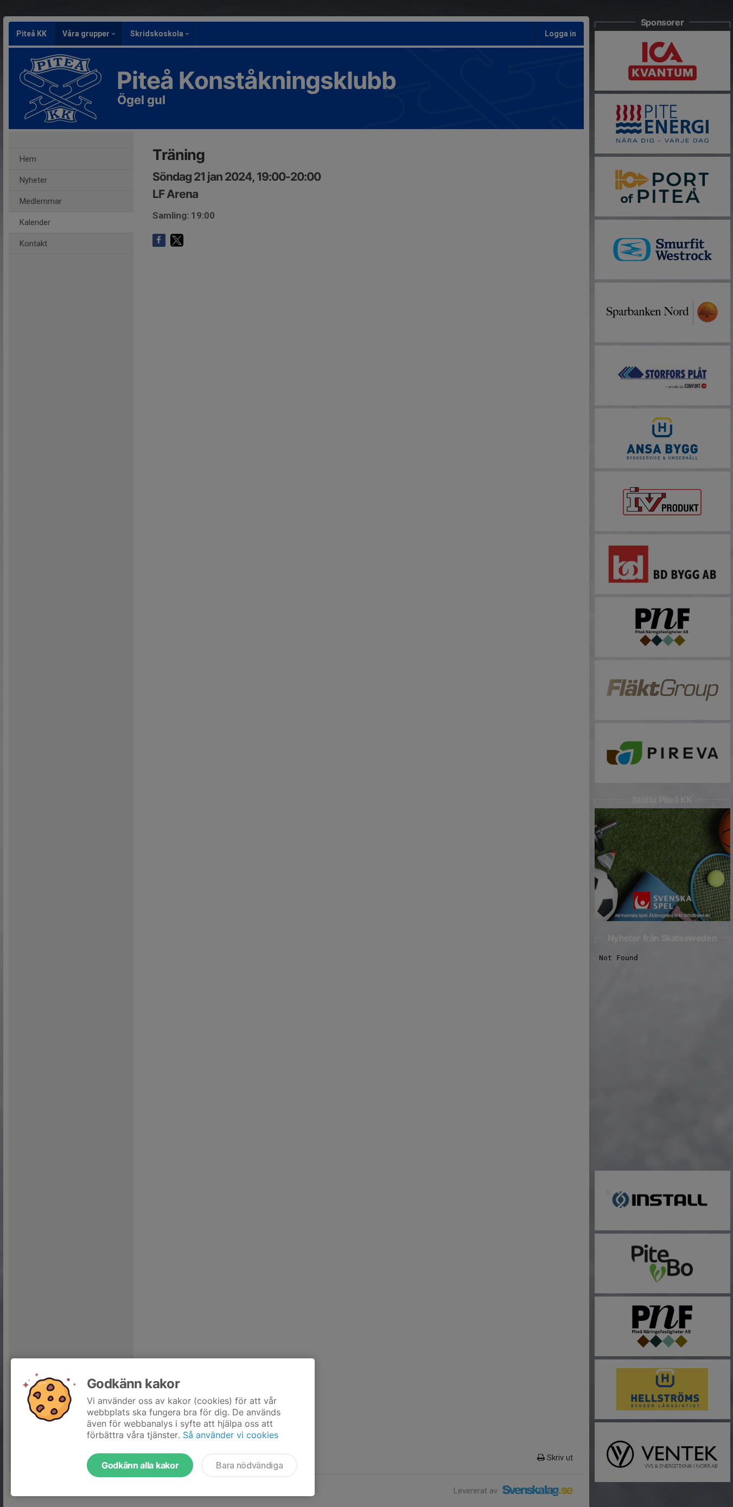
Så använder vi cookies (230, 1434)
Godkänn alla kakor (140, 1465)
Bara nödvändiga (249, 1465)
